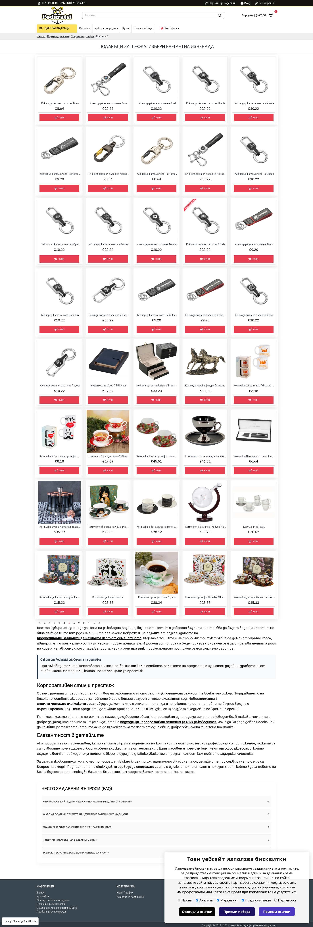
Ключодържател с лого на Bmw (60, 103)
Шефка (90, 36)
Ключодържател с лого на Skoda (205, 244)
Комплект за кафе (254, 526)
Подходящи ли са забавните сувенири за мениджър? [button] (77, 827)
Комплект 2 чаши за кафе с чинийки (157, 456)
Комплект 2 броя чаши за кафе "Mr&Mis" (60, 456)
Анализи (206, 900)
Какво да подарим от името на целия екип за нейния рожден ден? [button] (85, 814)
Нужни (186, 900)
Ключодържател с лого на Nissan (254, 173)
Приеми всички (276, 911)
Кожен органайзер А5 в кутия (108, 385)
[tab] (156, 801)
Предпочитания (258, 900)
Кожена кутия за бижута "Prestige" (157, 385)
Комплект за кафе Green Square (157, 597)
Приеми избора (237, 911)
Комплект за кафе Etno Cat (108, 597)
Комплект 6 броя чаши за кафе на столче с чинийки (205, 456)
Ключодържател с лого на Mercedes (60, 173)
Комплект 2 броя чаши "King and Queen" (254, 385)
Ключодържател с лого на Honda (205, 103)
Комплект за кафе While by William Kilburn (205, 597)
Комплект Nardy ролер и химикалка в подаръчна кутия (254, 456)
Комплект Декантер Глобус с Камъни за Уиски (205, 526)
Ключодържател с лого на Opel (60, 244)
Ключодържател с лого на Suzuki (60, 315)
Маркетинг (229, 900)
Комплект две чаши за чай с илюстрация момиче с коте (108, 526)
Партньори (287, 900)
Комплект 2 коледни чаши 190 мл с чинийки (108, 456)
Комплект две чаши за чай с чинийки (157, 526)
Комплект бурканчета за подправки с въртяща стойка (60, 526)
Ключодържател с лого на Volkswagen (108, 315)
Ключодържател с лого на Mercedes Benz (205, 173)
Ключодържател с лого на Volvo (254, 315)
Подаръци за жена (58, 36)
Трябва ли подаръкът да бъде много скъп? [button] (70, 839)
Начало (41, 36)
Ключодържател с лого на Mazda (254, 103)
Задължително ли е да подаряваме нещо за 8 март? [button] (76, 852)
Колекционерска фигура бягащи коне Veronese (205, 385)
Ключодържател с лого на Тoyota (60, 385)
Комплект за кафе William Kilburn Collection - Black (254, 597)
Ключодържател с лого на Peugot (109, 244)
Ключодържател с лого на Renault (157, 244)
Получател (77, 36)
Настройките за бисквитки (20, 921)
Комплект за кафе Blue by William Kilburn (60, 597)
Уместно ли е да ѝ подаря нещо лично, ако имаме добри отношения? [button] (87, 801)
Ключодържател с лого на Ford (157, 103)
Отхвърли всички (197, 911)
